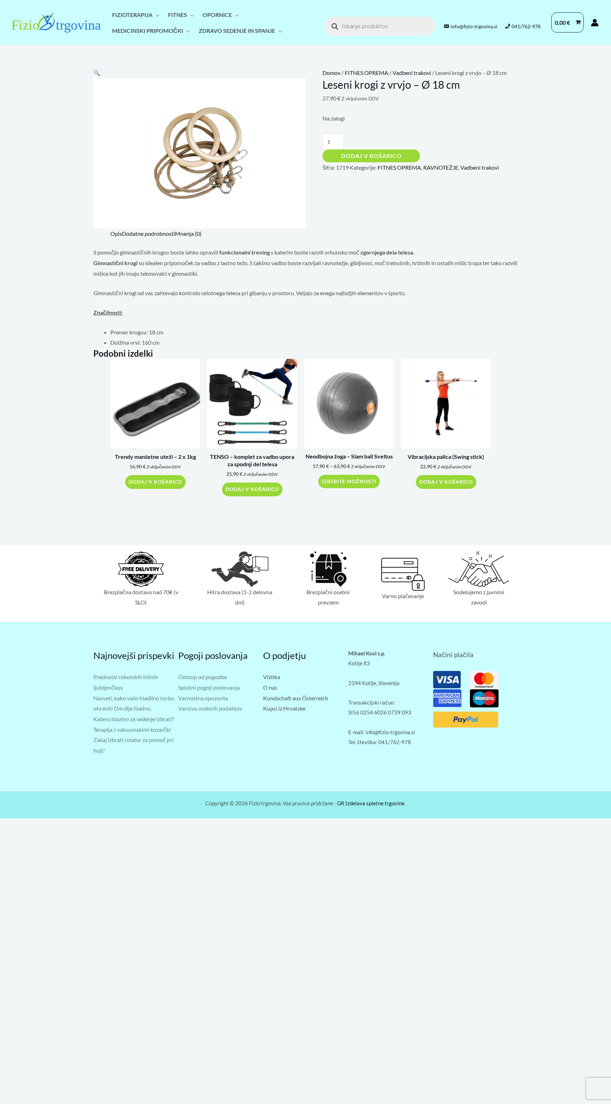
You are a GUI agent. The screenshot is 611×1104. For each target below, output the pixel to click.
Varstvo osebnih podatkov (210, 708)
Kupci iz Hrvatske (284, 708)
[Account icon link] (595, 23)
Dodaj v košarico (371, 155)
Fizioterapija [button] (132, 14)
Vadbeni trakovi (411, 72)
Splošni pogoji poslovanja (209, 687)
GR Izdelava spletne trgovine (371, 803)
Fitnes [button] (177, 14)
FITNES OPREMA (366, 72)
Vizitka (271, 676)
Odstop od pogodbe (202, 676)
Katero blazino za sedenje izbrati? (133, 718)
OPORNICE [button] (217, 14)
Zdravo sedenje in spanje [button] (237, 30)
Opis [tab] (116, 233)
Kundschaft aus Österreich (295, 698)
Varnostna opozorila (203, 698)
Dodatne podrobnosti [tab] (148, 233)
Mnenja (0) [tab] (188, 233)
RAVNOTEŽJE (440, 167)
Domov (331, 72)
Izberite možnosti (349, 481)
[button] (96, 72)
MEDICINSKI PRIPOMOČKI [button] (147, 30)
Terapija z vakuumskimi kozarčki (132, 729)
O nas (270, 687)
